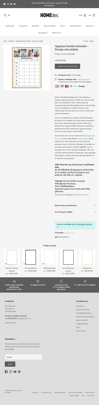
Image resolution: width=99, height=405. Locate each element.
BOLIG (62, 26)
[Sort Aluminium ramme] (68, 257)
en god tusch (82, 138)
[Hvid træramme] (49, 257)
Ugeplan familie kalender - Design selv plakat (29, 41)
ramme (78, 174)
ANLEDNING (42, 33)
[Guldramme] (87, 257)
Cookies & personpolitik (85, 316)
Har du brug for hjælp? (63, 212)
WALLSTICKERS (49, 26)
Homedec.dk (13, 390)
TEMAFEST (90, 26)
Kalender (11, 41)
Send (10, 364)
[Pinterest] (15, 4)
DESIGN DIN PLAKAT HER (67, 66)
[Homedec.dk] (49, 15)
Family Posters (69, 232)
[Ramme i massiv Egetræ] (12, 257)
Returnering (80, 331)
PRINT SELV (56, 33)
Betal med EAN (82, 320)
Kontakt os (80, 306)
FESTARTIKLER (75, 26)
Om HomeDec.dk (82, 309)
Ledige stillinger (82, 323)
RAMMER (35, 26)
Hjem (5, 41)
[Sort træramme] (30, 257)
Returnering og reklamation (66, 205)
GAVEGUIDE (9, 26)
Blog (78, 327)
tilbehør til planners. (72, 169)
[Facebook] (4, 4)
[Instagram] (8, 4)
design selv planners (81, 194)
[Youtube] (11, 4)
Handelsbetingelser (83, 313)
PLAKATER (23, 26)
